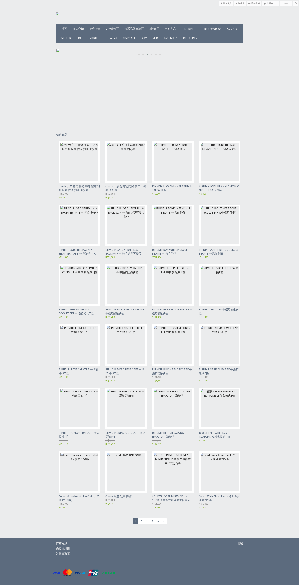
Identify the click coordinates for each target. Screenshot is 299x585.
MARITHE (95, 38)
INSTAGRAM (190, 38)
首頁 (64, 28)
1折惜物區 (112, 28)
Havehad (112, 38)
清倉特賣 (95, 28)
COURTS (232, 28)
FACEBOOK (170, 38)
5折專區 (154, 28)
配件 (144, 38)
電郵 (240, 543)
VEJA (155, 38)
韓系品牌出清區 (134, 28)
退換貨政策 (63, 553)
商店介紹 (78, 28)
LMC (79, 38)
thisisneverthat (211, 28)
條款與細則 (63, 548)
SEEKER (66, 38)
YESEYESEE (129, 38)
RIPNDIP (189, 28)
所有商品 (170, 28)
